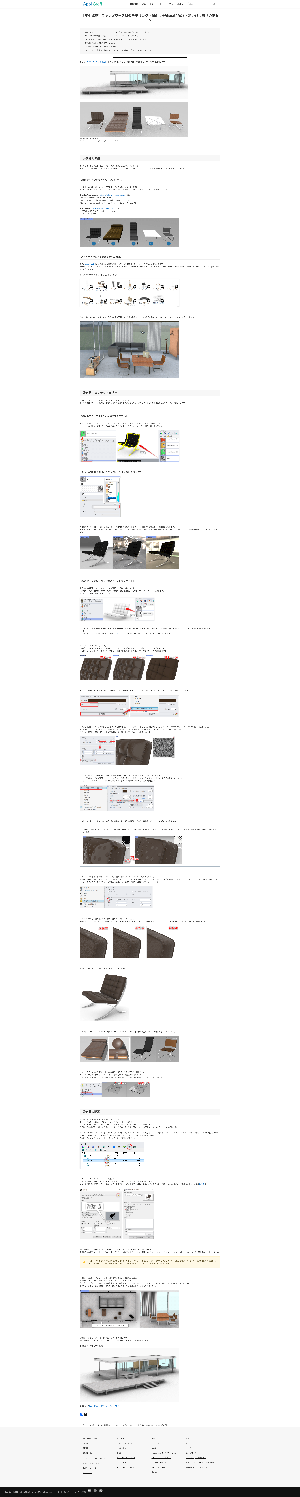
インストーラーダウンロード (126, 1443)
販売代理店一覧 (191, 1453)
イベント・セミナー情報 (91, 1463)
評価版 (119, 1453)
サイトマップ (87, 1473)
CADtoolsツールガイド (160, 1462)
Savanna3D (89, 264)
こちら (117, 633)
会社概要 (86, 1443)
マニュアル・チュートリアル (161, 1458)
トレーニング (156, 1443)
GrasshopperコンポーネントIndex (164, 1453)
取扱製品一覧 (87, 1453)
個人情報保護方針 (80, 1492)
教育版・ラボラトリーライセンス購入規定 (200, 1462)
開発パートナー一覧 (89, 1468)
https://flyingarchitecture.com (112, 195)
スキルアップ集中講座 (159, 1467)
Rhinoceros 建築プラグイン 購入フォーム (200, 1467)
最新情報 (86, 1448)
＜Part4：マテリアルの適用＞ (96, 62)
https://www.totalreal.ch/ (102, 208)
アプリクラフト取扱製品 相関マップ (95, 1458)
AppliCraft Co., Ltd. (30, 1492)
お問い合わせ (121, 1462)
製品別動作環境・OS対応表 (126, 1458)
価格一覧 (189, 1448)
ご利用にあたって (63, 1492)
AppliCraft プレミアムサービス (128, 1467)
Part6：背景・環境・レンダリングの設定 (105, 1406)
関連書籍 (155, 1472)
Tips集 (154, 1448)
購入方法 (189, 1443)
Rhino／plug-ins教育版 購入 (196, 1458)
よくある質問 (121, 1448)
